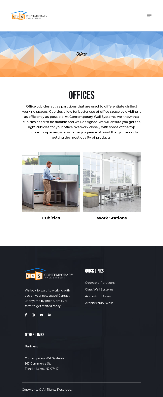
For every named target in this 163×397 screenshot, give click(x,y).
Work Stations (112, 218)
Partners (31, 346)
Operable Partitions (99, 283)
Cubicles (51, 218)
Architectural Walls (99, 303)
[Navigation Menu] (149, 16)
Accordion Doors (98, 296)
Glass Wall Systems (99, 289)
